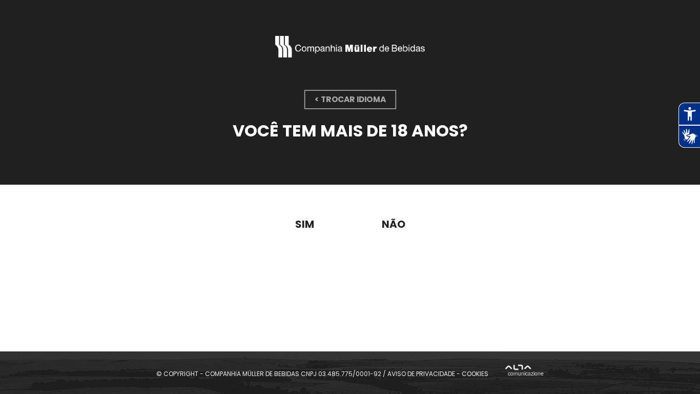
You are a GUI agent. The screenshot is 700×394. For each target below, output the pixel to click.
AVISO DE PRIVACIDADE (421, 373)
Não (393, 224)
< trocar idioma (350, 99)
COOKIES (475, 373)
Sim (304, 224)
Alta (524, 372)
